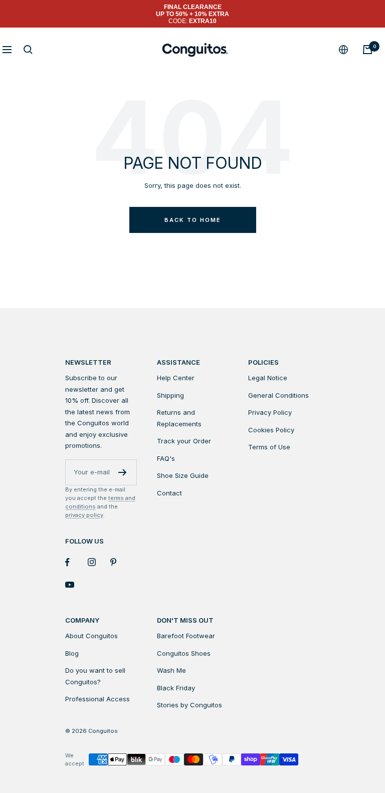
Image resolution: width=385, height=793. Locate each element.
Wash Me (171, 670)
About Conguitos (91, 636)
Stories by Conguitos (189, 705)
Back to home (192, 219)
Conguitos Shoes (184, 653)
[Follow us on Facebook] (76, 562)
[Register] (122, 472)
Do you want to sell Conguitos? (95, 676)
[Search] (28, 49)
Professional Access (97, 699)
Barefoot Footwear (186, 636)
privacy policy (84, 514)
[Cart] (367, 49)
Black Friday (176, 688)
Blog (72, 653)
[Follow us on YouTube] (76, 585)
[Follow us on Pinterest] (121, 562)
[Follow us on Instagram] (99, 562)
